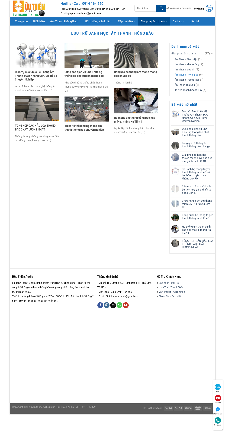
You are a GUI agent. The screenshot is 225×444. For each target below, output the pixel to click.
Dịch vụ (177, 21)
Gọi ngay (217, 425)
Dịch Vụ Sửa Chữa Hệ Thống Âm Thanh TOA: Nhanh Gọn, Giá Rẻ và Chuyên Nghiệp (36, 75)
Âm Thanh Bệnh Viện (186, 59)
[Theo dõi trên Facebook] (100, 305)
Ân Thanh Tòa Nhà (185, 84)
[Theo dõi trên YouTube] (126, 305)
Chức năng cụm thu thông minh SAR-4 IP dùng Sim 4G (197, 204)
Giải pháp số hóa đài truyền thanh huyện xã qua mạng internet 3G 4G (197, 158)
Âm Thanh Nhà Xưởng (187, 64)
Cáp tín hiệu (125, 21)
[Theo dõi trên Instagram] (107, 305)
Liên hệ (194, 21)
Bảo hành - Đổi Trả (169, 282)
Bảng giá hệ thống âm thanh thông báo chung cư (135, 73)
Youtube (217, 402)
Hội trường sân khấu (97, 21)
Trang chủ (21, 21)
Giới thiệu (39, 21)
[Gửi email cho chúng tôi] (113, 305)
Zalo (217, 391)
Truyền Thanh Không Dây (188, 90)
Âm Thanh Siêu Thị (185, 69)
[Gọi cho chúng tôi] (119, 305)
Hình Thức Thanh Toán (171, 287)
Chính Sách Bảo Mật (170, 296)
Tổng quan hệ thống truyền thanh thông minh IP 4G (197, 216)
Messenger (217, 414)
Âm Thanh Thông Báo (63, 21)
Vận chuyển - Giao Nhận (172, 291)
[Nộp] (161, 8)
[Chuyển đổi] (212, 53)
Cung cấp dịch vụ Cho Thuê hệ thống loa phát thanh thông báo (84, 73)
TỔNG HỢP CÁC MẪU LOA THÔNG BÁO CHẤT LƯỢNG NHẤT (35, 127)
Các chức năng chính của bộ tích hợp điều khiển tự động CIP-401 (196, 189)
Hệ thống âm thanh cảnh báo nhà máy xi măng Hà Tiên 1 (134, 119)
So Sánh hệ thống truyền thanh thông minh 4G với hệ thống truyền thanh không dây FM (196, 173)
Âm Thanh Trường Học (187, 79)
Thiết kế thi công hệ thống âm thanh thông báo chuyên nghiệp (84, 127)
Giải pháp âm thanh (153, 21)
